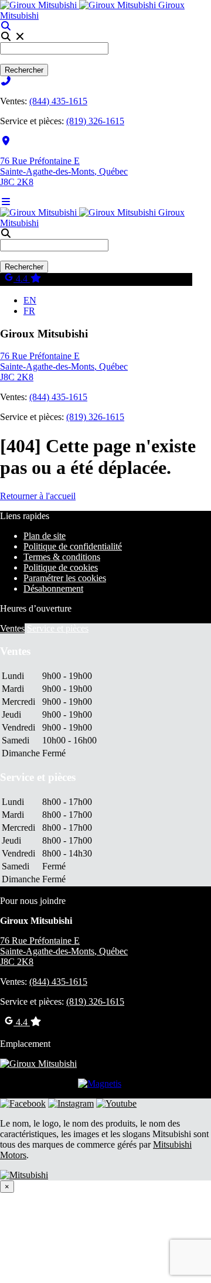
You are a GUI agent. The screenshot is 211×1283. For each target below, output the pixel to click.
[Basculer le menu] (6, 202)
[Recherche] (6, 26)
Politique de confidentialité (72, 546)
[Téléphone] (6, 81)
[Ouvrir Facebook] (23, 1103)
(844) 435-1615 (58, 101)
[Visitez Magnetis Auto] (99, 1083)
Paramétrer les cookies (64, 578)
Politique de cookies (60, 567)
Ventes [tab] (12, 628)
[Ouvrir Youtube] (116, 1103)
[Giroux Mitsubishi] (79, 5)
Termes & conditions (61, 557)
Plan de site (44, 536)
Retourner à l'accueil (38, 496)
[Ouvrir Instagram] (71, 1103)
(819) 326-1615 (95, 121)
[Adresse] (6, 141)
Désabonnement (53, 588)
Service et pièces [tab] (58, 628)
